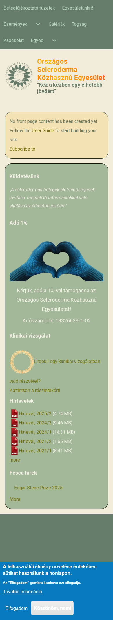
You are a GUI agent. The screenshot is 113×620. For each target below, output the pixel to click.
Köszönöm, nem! (52, 608)
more (15, 460)
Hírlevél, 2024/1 (35, 432)
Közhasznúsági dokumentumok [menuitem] (56, 550)
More (15, 499)
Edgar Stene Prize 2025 (38, 487)
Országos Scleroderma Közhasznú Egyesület (71, 69)
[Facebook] (35, 529)
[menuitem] (29, 8)
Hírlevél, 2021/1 (35, 450)
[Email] (77, 529)
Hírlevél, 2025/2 (35, 413)
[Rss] (63, 529)
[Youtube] (49, 529)
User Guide (43, 130)
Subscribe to (22, 149)
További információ (22, 591)
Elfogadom (16, 608)
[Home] (19, 76)
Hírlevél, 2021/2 (35, 441)
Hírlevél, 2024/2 (35, 423)
